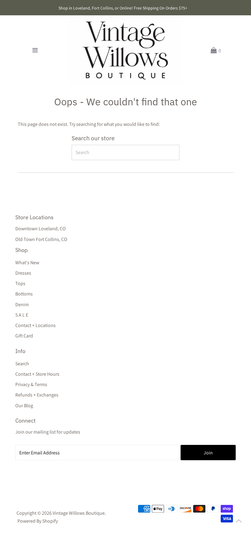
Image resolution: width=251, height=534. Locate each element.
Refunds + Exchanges (36, 395)
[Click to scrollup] (239, 522)
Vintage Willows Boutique (79, 513)
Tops (20, 283)
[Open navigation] (35, 50)
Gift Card (24, 336)
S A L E (21, 315)
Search (22, 363)
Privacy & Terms (31, 384)
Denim (22, 304)
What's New (27, 262)
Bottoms (24, 294)
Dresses (23, 273)
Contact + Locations (35, 325)
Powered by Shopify (37, 521)
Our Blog (24, 405)
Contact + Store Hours (37, 374)
